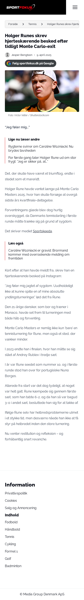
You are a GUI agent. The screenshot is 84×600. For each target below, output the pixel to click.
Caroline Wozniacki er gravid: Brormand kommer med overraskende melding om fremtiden (39, 254)
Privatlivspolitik (16, 493)
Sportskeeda (42, 231)
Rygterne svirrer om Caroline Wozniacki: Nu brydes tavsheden (40, 148)
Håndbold (12, 529)
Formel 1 (11, 551)
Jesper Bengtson (21, 54)
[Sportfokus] (35, 7)
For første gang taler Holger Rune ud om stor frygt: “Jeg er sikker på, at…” (42, 159)
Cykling (10, 544)
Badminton (13, 566)
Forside (13, 24)
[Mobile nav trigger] (75, 7)
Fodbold (11, 522)
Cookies (11, 501)
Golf (8, 559)
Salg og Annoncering (20, 508)
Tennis (32, 24)
